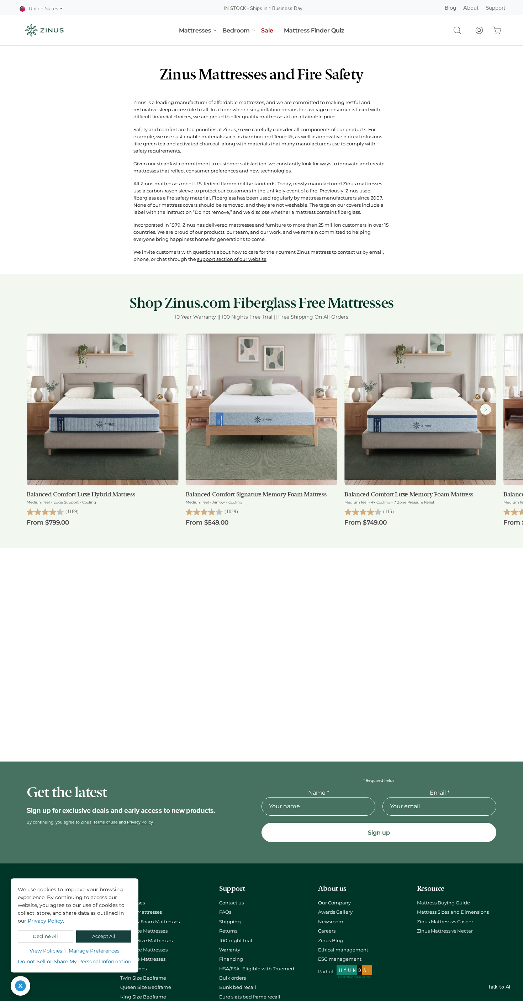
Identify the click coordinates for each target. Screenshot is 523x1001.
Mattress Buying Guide (443, 902)
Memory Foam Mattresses (150, 921)
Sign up (379, 832)
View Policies (46, 951)
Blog (450, 7)
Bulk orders (232, 978)
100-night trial (235, 940)
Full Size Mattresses (142, 959)
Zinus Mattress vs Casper (445, 921)
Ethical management (343, 950)
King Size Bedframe (143, 997)
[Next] (485, 409)
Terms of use (105, 822)
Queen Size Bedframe (145, 987)
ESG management (339, 959)
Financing (231, 959)
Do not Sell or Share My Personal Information (74, 961)
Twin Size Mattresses (144, 931)
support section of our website (231, 259)
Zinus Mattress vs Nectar (445, 931)
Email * (439, 792)
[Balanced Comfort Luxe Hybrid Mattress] (103, 410)
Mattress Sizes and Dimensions (453, 912)
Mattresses (132, 902)
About (471, 7)
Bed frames (133, 968)
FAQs (225, 912)
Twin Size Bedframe (143, 978)
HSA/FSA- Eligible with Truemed (256, 968)
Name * (318, 792)
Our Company (334, 902)
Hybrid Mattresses (141, 912)
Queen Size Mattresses (146, 940)
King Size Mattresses (144, 950)
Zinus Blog (330, 940)
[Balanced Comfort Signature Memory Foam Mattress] (262, 410)
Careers (327, 931)
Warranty (229, 950)
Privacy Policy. (140, 822)
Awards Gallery (335, 912)
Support (495, 7)
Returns (228, 931)
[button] (457, 30)
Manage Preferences (94, 951)
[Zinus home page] (44, 30)
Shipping (230, 921)
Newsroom (330, 921)
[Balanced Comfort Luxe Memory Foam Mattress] (420, 410)
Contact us (231, 902)
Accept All (103, 936)
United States (46, 9)
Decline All (45, 936)
